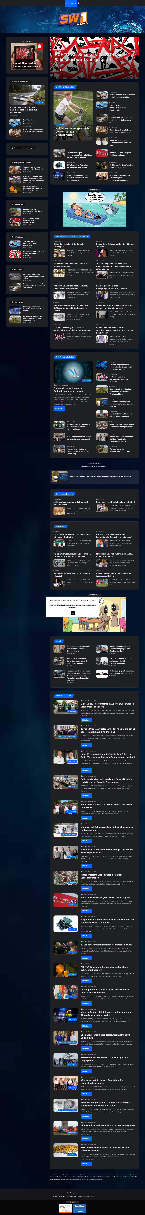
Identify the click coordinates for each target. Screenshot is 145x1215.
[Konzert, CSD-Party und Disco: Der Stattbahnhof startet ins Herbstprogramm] (59, 337)
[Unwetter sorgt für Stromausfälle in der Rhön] (102, 449)
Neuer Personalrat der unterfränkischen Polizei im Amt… (120, 143)
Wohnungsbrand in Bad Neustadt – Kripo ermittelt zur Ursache (33, 308)
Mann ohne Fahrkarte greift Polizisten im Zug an (105, 897)
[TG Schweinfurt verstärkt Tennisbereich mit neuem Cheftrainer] (59, 543)
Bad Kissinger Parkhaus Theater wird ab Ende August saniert (33, 276)
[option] (94, 58)
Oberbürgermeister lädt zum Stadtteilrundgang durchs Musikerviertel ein (120, 648)
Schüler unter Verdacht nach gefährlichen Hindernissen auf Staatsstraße (34, 285)
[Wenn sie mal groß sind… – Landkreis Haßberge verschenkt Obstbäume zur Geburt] (59, 317)
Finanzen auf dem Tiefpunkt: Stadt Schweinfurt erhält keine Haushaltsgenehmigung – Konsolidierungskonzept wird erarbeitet (79, 675)
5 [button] (62, 70)
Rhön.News (62, 1196)
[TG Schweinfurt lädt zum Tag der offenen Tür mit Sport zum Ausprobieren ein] (59, 563)
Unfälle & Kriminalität (65, 87)
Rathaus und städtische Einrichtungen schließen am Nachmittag (78, 451)
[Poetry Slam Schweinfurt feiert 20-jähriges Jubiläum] (102, 253)
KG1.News (84, 1196)
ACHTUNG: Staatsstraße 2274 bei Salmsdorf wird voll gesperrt (33, 253)
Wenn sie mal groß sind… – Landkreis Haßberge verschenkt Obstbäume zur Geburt (70, 308)
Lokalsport (60, 526)
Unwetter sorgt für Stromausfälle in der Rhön (32, 210)
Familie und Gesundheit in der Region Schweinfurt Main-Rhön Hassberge (94, 1174)
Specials (74, 1176)
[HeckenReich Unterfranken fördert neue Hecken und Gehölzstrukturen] (102, 389)
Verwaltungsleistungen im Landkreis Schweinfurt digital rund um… (121, 404)
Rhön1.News (69, 1196)
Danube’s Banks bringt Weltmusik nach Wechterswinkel (31, 220)
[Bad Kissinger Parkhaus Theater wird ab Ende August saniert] (15, 276)
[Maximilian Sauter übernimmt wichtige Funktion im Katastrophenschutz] (102, 437)
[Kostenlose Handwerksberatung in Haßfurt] (102, 508)
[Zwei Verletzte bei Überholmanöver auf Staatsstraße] (102, 105)
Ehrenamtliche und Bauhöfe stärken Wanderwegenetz (108, 1125)
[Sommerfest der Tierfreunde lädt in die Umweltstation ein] (59, 273)
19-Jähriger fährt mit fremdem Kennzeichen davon (106, 945)
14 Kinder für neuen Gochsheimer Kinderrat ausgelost (118, 379)
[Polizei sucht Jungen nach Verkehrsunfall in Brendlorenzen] (73, 116)
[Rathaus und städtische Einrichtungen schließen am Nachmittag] (59, 449)
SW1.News (70, 3)
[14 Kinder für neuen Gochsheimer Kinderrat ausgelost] (102, 377)
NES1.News (90, 1196)
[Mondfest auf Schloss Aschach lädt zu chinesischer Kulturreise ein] (59, 295)
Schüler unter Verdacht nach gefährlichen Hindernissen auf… (120, 120)
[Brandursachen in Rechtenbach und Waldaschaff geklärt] (102, 95)
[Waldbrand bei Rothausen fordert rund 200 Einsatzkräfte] (15, 170)
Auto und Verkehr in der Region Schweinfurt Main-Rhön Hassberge (90, 1179)
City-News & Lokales (65, 357)
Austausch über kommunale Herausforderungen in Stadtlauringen (78, 648)
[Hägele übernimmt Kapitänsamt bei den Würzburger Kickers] (102, 583)
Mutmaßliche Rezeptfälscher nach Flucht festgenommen (33, 130)
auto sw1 (59, 138)
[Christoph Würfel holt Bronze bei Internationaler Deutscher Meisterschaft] (102, 543)
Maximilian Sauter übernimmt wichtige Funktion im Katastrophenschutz (121, 439)
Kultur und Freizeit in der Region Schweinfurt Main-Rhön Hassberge (119, 1174)
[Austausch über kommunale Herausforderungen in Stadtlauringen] (59, 649)
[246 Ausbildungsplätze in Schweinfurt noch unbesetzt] (59, 511)
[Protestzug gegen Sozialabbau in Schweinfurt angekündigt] (102, 674)
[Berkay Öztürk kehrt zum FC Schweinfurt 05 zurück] (59, 583)
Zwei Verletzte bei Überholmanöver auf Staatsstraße (117, 107)
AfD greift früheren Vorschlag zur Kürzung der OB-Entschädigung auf (121, 661)
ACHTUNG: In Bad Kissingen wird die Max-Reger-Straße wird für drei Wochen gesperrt (33, 178)
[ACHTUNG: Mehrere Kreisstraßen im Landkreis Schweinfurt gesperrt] (15, 189)
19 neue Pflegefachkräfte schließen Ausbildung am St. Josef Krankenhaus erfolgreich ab (113, 266)
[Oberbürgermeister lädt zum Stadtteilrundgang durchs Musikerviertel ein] (102, 649)
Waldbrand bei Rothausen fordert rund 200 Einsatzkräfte (33, 168)
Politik (58, 641)
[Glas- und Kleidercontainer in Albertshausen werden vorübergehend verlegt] (59, 425)
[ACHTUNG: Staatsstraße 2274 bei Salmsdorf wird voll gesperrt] (15, 254)
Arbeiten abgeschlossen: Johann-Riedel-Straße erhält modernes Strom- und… (120, 367)
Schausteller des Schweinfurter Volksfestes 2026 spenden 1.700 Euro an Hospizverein (114, 330)
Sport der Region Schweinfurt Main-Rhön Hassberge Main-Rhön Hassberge (100, 1176)
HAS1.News (77, 1196)
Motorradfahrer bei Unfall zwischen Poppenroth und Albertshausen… (77, 178)
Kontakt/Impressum (72, 1193)
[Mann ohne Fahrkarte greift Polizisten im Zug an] (102, 153)
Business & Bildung (64, 494)
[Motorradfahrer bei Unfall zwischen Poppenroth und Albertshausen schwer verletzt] (59, 176)
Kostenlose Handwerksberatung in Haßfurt (115, 502)
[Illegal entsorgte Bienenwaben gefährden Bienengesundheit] (102, 425)
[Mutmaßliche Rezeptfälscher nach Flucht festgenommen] (102, 130)
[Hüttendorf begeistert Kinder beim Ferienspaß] (59, 253)
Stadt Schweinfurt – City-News (82, 1176)
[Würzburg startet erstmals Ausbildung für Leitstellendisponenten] (102, 176)
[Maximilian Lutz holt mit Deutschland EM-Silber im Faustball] (102, 563)
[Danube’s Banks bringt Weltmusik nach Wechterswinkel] (15, 222)
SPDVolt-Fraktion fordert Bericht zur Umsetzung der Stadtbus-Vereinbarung (77, 661)
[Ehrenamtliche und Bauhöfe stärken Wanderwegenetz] (102, 414)
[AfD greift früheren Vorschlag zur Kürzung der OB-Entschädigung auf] (102, 661)
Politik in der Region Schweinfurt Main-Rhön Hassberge (68, 1179)
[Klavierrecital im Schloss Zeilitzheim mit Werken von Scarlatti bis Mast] (102, 314)
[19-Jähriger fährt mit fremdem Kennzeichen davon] (102, 165)
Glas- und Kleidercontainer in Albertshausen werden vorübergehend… (78, 426)
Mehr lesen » (59, 408)
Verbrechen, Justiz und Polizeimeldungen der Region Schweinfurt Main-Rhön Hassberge (65, 1174)
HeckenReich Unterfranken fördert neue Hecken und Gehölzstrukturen (120, 391)
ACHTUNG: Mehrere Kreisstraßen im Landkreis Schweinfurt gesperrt (32, 188)
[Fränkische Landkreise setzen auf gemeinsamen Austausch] (59, 437)
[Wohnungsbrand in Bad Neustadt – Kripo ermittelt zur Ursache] (15, 310)
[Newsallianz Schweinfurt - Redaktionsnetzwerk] (72, 20)
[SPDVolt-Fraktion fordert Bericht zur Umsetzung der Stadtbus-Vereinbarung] (59, 661)
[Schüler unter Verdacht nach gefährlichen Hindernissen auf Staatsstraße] (102, 118)
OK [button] (73, 613)
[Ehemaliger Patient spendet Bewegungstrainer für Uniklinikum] (102, 295)
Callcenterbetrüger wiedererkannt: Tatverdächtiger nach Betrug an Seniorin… (79, 155)
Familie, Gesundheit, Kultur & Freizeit (72, 236)
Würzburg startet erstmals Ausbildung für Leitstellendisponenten (119, 178)
